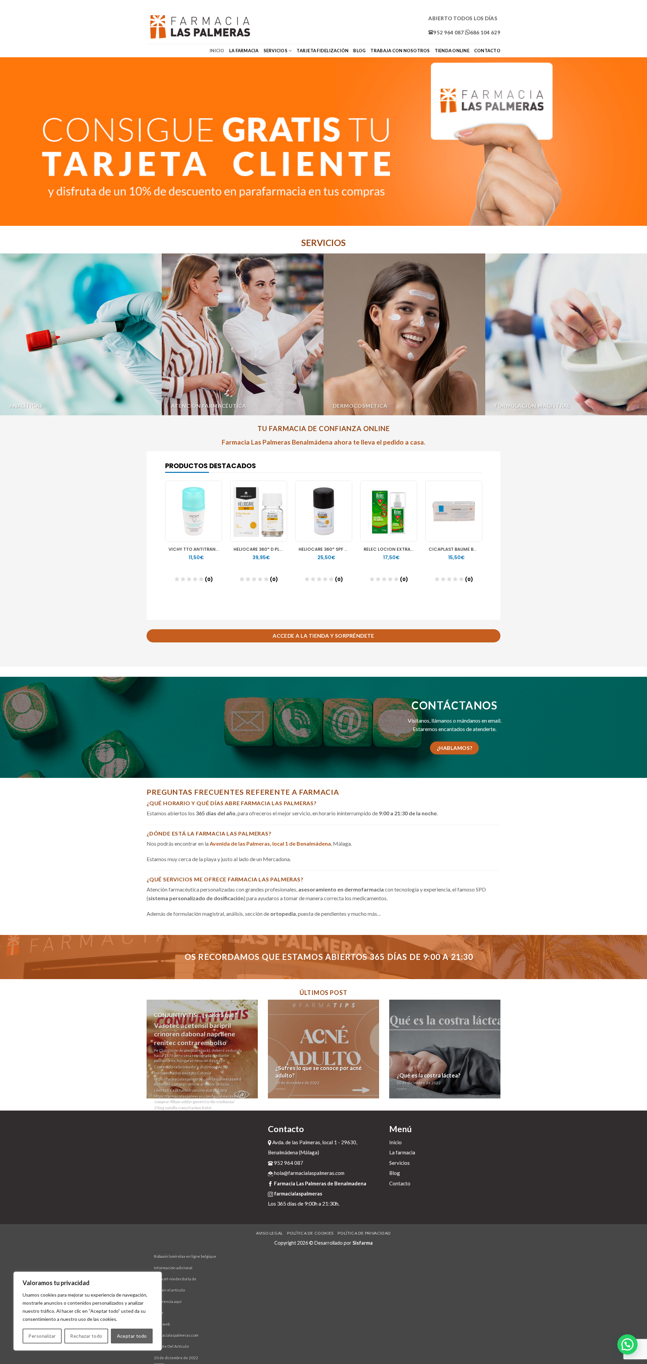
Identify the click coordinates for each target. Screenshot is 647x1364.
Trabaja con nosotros (400, 50)
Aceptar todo (132, 1336)
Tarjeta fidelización (322, 50)
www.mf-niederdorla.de (175, 1279)
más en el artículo (169, 1290)
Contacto (487, 50)
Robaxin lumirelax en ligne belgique (185, 1256)
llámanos (441, 720)
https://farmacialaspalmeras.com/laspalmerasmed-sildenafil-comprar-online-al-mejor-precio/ (198, 1081)
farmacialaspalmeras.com (176, 1335)
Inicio (217, 50)
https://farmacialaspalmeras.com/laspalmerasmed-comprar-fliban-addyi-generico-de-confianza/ (198, 1098)
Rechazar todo (86, 1336)
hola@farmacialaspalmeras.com (308, 1173)
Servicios (275, 50)
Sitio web (162, 1324)
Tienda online (452, 50)
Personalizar (42, 1336)
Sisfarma (362, 1243)
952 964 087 (448, 32)
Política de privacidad (364, 1233)
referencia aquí (168, 1301)
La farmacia (244, 50)
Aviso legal (269, 1233)
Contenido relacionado (174, 1067)
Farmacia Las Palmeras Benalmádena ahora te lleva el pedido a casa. (323, 442)
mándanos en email (478, 720)
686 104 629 (485, 32)
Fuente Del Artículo (171, 1346)
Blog (359, 50)
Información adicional (173, 1268)
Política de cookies (310, 1233)
